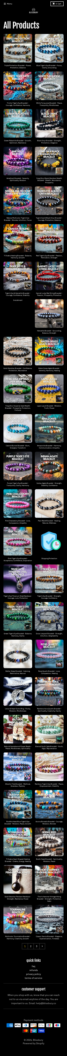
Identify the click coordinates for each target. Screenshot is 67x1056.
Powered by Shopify (33, 1043)
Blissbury (38, 1039)
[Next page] (42, 946)
